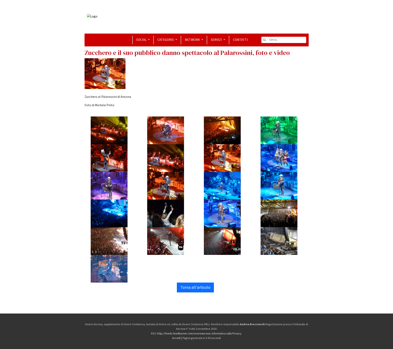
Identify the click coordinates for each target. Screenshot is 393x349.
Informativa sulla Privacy (226, 334)
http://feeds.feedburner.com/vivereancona (183, 334)
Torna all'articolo (195, 287)
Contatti (240, 40)
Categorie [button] (166, 40)
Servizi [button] (216, 40)
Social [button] (141, 40)
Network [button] (193, 40)
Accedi (176, 338)
